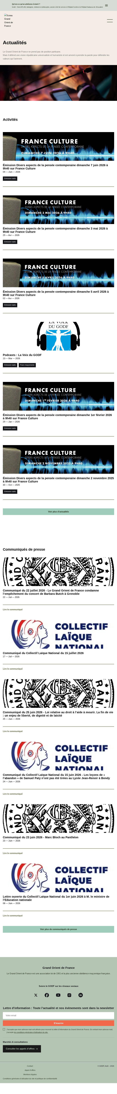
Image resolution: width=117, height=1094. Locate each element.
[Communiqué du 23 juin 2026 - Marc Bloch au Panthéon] (58, 829)
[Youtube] (58, 995)
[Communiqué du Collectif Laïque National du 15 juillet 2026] (58, 645)
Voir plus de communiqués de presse (58, 929)
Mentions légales (30, 1075)
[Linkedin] (80, 995)
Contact (30, 1066)
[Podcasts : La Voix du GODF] (58, 347)
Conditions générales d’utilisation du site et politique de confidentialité (30, 1079)
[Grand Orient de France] (9, 21)
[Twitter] (36, 995)
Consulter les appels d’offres (20, 1048)
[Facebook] (47, 995)
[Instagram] (69, 995)
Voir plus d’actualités (58, 511)
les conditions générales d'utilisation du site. (31, 1032)
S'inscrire (58, 1023)
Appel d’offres (30, 1070)
